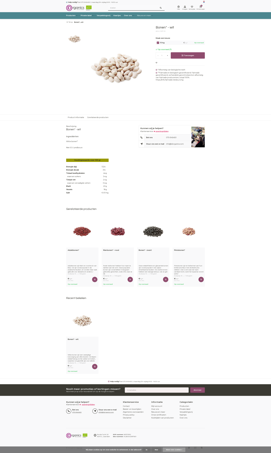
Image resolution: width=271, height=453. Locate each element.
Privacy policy (128, 415)
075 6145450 (171, 138)
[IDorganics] (79, 8)
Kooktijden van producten (162, 418)
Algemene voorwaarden (133, 412)
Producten (70, 15)
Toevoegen (189, 55)
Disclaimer (127, 418)
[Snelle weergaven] (94, 279)
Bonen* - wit (78, 22)
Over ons (128, 15)
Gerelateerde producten (98, 117)
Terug (70, 22)
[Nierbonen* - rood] (118, 231)
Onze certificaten (158, 415)
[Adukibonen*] (82, 231)
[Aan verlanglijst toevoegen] (156, 63)
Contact (126, 406)
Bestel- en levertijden (132, 409)
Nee (156, 450)
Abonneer (197, 390)
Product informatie (76, 117)
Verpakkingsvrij (103, 15)
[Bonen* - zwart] (153, 231)
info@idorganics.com (175, 144)
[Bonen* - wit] (82, 320)
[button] (205, 251)
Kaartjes (117, 15)
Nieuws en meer (144, 15)
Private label (86, 15)
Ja (146, 450)
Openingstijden (162, 131)
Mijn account (156, 406)
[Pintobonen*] (189, 231)
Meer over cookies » (174, 450)
